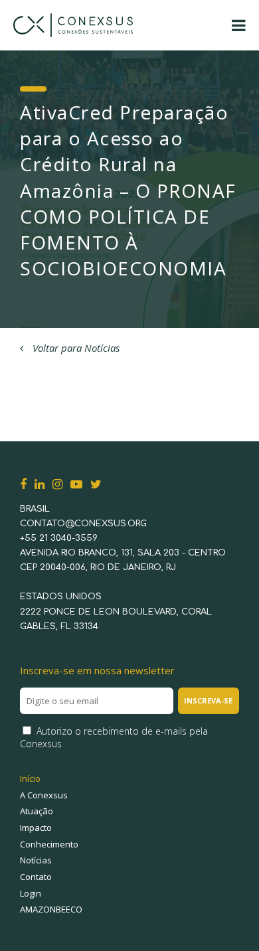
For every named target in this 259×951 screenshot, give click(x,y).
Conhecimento (49, 844)
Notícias (36, 860)
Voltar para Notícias (75, 347)
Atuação (36, 811)
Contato (36, 877)
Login (30, 893)
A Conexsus (44, 795)
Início (30, 778)
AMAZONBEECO (51, 909)
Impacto (36, 828)
